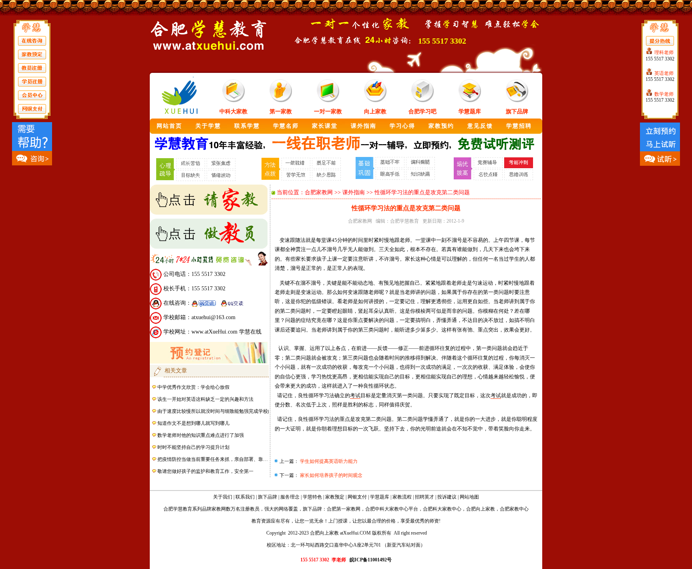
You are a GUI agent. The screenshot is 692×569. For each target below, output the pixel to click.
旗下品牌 (517, 112)
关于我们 (222, 497)
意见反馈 (480, 126)
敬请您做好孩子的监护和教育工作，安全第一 (205, 471)
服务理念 (290, 497)
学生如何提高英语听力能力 (328, 461)
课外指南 (363, 126)
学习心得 (402, 126)
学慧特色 (312, 497)
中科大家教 (233, 112)
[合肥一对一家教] (233, 100)
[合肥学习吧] (422, 100)
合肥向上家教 (480, 509)
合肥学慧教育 (404, 221)
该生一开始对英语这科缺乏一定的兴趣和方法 (205, 399)
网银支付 (357, 497)
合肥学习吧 (422, 112)
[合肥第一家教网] (281, 100)
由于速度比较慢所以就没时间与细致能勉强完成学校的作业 (219, 411)
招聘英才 (424, 497)
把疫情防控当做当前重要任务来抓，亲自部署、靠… (212, 459)
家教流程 (402, 497)
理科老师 (664, 52)
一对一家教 (328, 112)
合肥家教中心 (514, 509)
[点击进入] (209, 213)
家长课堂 (325, 126)
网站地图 (469, 497)
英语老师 (664, 73)
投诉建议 (447, 497)
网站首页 (169, 126)
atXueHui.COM (355, 533)
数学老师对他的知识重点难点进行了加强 (200, 435)
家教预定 (334, 497)
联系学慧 (247, 126)
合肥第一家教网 (343, 509)
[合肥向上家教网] (375, 100)
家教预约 (441, 126)
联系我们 (245, 497)
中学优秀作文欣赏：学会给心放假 (193, 387)
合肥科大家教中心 (442, 509)
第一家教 (281, 112)
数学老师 (664, 94)
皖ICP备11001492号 (371, 560)
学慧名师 (286, 126)
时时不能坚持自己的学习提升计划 (193, 447)
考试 (355, 395)
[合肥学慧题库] (470, 100)
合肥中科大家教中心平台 (391, 509)
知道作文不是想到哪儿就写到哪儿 (193, 423)
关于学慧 (208, 126)
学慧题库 (470, 112)
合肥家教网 (319, 192)
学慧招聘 (519, 126)
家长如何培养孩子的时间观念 (330, 475)
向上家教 (375, 112)
